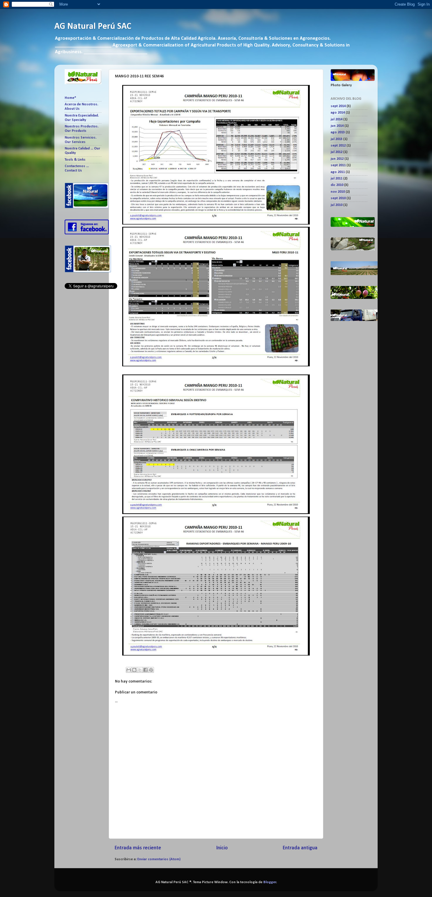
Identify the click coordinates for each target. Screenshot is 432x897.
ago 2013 (338, 132)
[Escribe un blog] (134, 670)
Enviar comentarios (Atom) (158, 859)
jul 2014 (336, 119)
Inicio (222, 848)
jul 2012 (336, 152)
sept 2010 (338, 198)
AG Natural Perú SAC (92, 26)
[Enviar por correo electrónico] (129, 670)
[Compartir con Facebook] (145, 670)
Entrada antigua (300, 848)
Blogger (269, 882)
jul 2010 (336, 205)
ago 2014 (338, 112)
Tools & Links (75, 160)
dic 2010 (337, 185)
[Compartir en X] (140, 670)
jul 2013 (336, 139)
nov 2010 (338, 192)
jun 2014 (337, 126)
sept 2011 (338, 165)
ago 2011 (338, 172)
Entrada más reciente (138, 848)
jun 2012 (337, 159)
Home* (70, 98)
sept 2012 (338, 145)
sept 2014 (338, 106)
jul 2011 (336, 178)
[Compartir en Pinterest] (151, 670)
